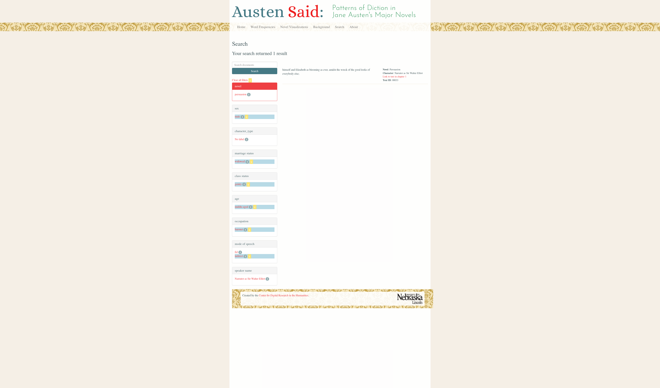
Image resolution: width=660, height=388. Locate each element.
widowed (240, 161)
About (353, 27)
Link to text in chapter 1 (394, 76)
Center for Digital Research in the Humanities (283, 295)
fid (236, 252)
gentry (238, 184)
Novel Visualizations (294, 27)
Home (241, 27)
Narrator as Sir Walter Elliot (250, 278)
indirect (239, 256)
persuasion (240, 94)
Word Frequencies (263, 27)
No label (239, 139)
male (237, 116)
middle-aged (241, 206)
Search (339, 27)
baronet (239, 229)
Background (321, 27)
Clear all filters (241, 80)
